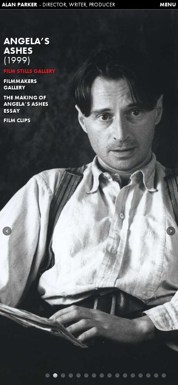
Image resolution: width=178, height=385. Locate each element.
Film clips (17, 120)
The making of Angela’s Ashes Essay (26, 104)
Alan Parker (19, 4)
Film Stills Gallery (30, 71)
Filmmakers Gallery (20, 84)
